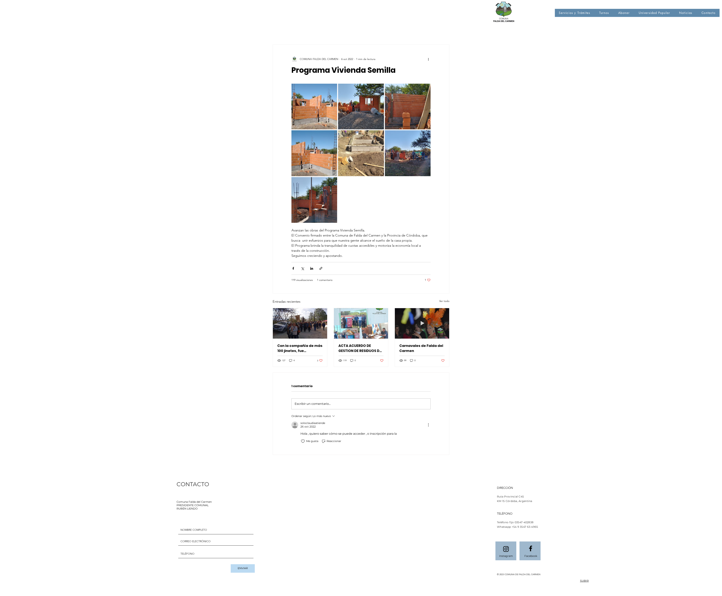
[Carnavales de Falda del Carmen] (422, 323)
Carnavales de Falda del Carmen (421, 348)
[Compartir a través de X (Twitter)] (302, 268)
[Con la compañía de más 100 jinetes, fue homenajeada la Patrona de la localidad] (300, 323)
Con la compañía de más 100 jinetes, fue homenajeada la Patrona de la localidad (299, 348)
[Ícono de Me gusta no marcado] (302, 441)
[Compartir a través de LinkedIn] (311, 268)
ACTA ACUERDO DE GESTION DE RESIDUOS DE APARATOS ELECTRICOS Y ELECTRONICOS (360, 348)
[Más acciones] (428, 59)
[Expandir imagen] (314, 106)
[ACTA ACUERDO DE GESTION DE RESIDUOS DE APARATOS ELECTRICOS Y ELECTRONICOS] (361, 323)
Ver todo (444, 301)
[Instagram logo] (506, 549)
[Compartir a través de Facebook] (293, 268)
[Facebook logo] (530, 548)
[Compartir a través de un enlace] (321, 268)
